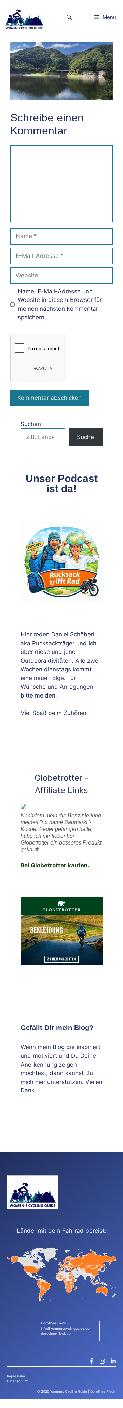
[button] (69, 17)
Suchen (30, 424)
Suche (85, 437)
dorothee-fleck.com (57, 1333)
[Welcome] (24, 17)
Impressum (16, 1376)
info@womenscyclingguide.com (67, 1328)
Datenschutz (17, 1381)
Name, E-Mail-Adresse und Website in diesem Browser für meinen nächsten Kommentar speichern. (60, 304)
